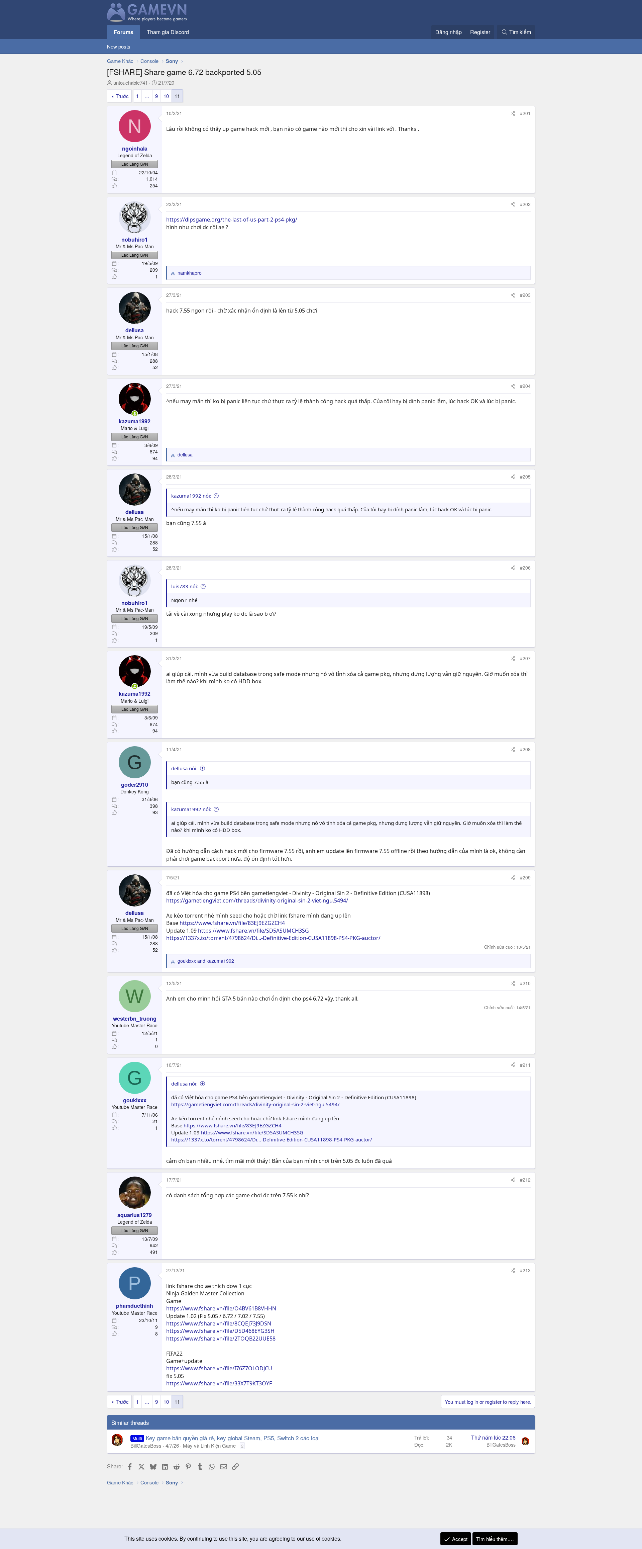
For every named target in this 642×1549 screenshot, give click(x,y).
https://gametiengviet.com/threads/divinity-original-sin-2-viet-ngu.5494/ (257, 900)
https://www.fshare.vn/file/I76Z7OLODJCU (219, 1368)
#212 (525, 1179)
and (206, 961)
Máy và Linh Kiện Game (209, 1445)
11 (177, 95)
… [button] (146, 95)
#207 (525, 658)
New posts (118, 46)
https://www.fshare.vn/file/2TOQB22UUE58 (221, 1338)
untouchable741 (130, 82)
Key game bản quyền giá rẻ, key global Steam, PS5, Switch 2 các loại (233, 1438)
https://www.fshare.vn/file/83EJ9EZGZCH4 (232, 923)
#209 (525, 877)
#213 (525, 1270)
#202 (525, 204)
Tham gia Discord (168, 32)
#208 (525, 749)
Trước (122, 95)
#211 (525, 1064)
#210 (525, 983)
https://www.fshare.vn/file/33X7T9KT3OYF (219, 1383)
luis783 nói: (184, 586)
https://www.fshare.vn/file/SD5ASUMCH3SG (253, 930)
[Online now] (134, 413)
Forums (123, 32)
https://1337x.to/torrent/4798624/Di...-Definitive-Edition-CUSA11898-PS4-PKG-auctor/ (273, 938)
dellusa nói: (184, 768)
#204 (525, 385)
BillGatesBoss (146, 1445)
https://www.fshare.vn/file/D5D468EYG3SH (220, 1331)
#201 (525, 113)
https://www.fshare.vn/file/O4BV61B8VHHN (221, 1308)
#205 (525, 476)
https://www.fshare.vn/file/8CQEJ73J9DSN (218, 1323)
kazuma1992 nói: (191, 495)
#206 (525, 567)
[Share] (513, 113)
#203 (525, 294)
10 (166, 95)
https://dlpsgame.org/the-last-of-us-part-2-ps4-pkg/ (231, 219)
